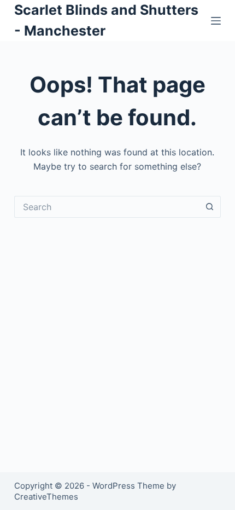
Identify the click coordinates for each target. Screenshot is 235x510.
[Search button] (210, 207)
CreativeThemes (46, 496)
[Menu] (216, 21)
